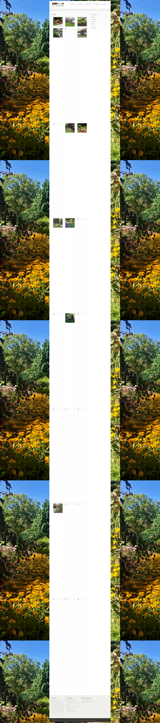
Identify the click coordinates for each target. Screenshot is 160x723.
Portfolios (88, 4)
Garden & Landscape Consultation (72, 706)
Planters (93, 23)
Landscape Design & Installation (72, 702)
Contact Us (105, 4)
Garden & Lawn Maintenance (71, 700)
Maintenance (93, 19)
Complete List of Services (70, 711)
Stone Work (93, 21)
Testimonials (96, 4)
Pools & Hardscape (69, 709)
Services (80, 4)
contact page (86, 701)
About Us (73, 4)
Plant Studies (94, 28)
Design (92, 17)
